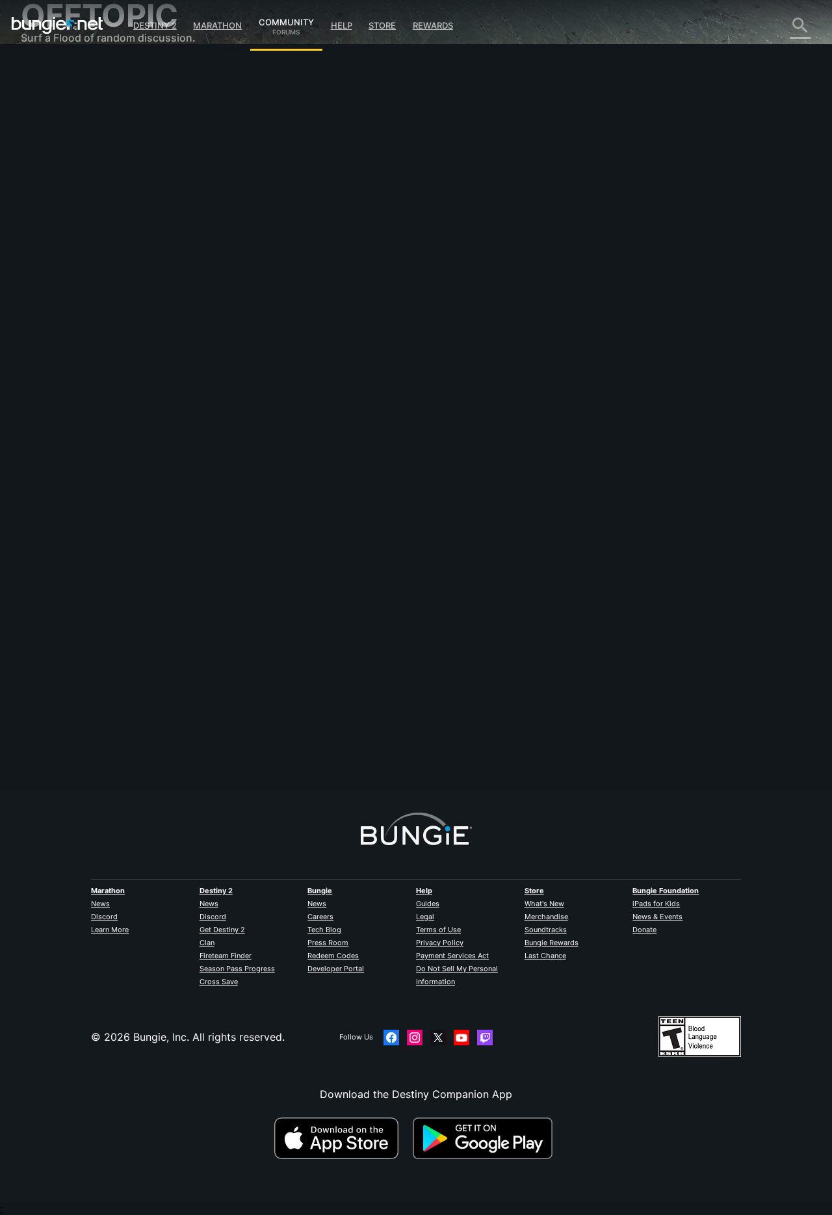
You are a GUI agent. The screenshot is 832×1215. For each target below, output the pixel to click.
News (100, 903)
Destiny (57, 25)
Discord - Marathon (78, 370)
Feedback (53, 97)
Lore (41, 123)
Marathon (217, 25)
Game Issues (61, 201)
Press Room (327, 942)
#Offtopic (284, 306)
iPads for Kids (656, 903)
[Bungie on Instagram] (414, 1037)
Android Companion (79, 253)
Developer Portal (335, 968)
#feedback (243, 306)
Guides (427, 903)
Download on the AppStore (342, 1138)
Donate (644, 929)
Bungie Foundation (665, 890)
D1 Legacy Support (77, 292)
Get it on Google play (485, 1138)
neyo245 (245, 227)
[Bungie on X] (438, 1037)
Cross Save (219, 981)
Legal (425, 916)
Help (341, 25)
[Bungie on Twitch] (485, 1037)
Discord (104, 916)
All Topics (54, 71)
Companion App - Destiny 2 (99, 305)
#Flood (366, 306)
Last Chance (545, 955)
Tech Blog (324, 929)
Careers (320, 916)
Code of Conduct (65, 387)
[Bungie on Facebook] (391, 1037)
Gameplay (54, 136)
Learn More (110, 929)
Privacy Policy (439, 942)
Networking (58, 175)
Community (286, 20)
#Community (327, 306)
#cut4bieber (405, 306)
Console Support (72, 279)
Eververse (54, 188)
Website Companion (79, 227)
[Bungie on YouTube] (461, 1037)
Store (382, 25)
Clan (207, 942)
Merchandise (546, 916)
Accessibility (61, 214)
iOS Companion (68, 240)
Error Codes (60, 162)
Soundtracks (546, 929)
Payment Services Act (452, 955)
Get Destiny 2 (222, 929)
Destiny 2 (155, 25)
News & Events (657, 916)
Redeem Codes (333, 955)
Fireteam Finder (226, 955)
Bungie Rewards (551, 942)
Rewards (433, 25)
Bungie (319, 890)
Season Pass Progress (237, 968)
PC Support (59, 266)
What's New (544, 903)
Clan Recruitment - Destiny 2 (101, 318)
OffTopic (51, 344)
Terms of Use (438, 929)
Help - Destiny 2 (70, 149)
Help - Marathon (70, 357)
